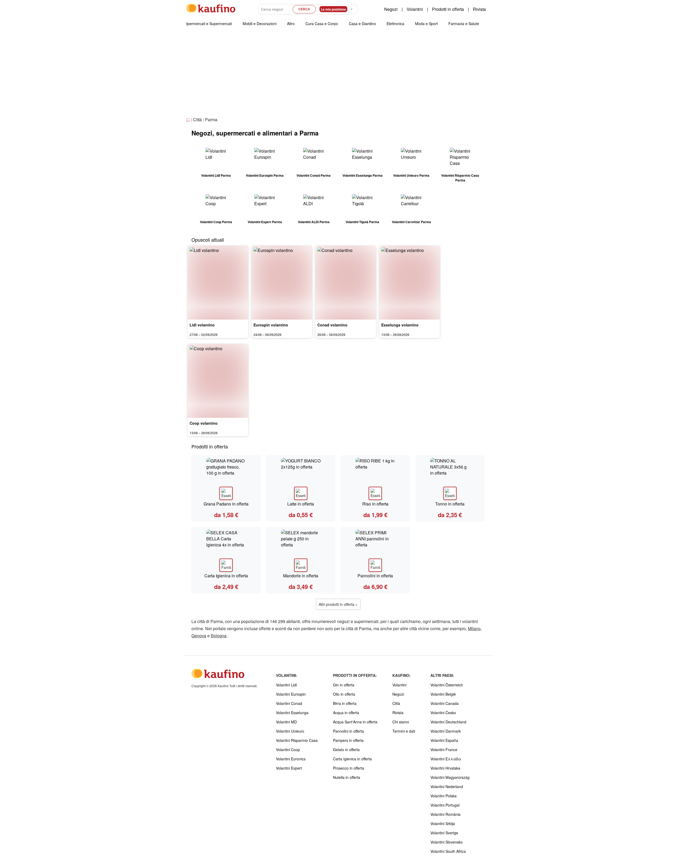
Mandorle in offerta (300, 576)
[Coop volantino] (217, 381)
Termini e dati (403, 731)
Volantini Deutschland (448, 721)
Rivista (479, 9)
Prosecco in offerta (348, 768)
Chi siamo (400, 721)
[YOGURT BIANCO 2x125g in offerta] (301, 479)
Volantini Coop (288, 749)
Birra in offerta (344, 703)
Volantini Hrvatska (445, 768)
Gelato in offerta (346, 749)
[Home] (188, 120)
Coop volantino (204, 423)
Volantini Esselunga (292, 712)
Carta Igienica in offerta (226, 576)
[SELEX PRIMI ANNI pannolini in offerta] (375, 551)
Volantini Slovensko (446, 842)
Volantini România (445, 814)
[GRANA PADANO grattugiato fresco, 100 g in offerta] (226, 479)
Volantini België (443, 694)
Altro (291, 23)
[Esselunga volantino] (409, 283)
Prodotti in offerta (448, 9)
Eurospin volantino (270, 324)
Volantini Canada (444, 703)
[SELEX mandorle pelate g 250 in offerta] (301, 551)
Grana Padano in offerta (226, 504)
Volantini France (443, 749)
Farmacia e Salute (463, 23)
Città (197, 119)
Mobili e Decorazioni (259, 23)
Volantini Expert (289, 768)
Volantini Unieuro (290, 731)
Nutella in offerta (346, 777)
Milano (474, 628)
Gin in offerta (343, 684)
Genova (198, 636)
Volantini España (444, 740)
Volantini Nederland (446, 786)
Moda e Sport (426, 23)
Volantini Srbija (442, 823)
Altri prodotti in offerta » (338, 604)
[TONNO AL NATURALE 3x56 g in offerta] (450, 479)
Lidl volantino (202, 324)
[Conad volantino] (345, 283)
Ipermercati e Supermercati (209, 23)
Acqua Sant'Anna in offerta (355, 721)
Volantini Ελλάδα (445, 758)
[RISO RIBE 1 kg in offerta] (375, 479)
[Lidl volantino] (217, 283)
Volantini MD (286, 721)
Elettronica (395, 23)
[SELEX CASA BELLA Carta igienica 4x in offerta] (226, 551)
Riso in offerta (375, 504)
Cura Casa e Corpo (322, 23)
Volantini (415, 9)
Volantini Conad (289, 703)
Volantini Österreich (446, 684)
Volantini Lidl (286, 684)
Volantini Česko (443, 712)
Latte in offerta (300, 504)
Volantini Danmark (445, 731)
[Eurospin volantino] (281, 283)
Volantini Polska (443, 795)
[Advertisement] (338, 76)
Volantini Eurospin (291, 694)
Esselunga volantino (400, 324)
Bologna (219, 636)
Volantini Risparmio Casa (297, 740)
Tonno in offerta (449, 504)
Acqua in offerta (346, 712)
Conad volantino (332, 324)
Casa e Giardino (362, 23)
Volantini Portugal (444, 805)
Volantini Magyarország (450, 777)
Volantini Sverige (444, 832)
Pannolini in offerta (375, 576)
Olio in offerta (344, 694)
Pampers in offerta (348, 740)
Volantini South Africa (448, 851)
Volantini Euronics (291, 758)
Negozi (391, 9)
